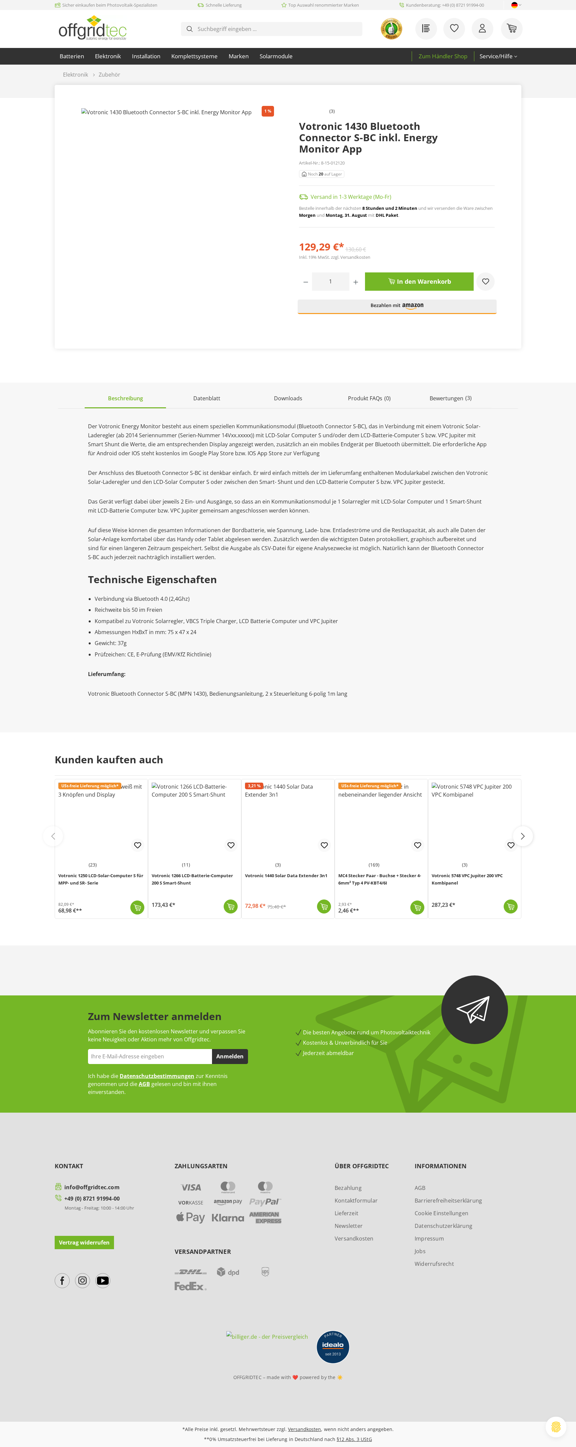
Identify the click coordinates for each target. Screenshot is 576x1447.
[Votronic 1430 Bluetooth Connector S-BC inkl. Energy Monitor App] (179, 213)
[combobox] (277, 29)
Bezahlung (348, 1188)
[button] (397, 309)
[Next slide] (523, 836)
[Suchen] (189, 29)
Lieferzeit (346, 1213)
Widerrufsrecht (434, 1263)
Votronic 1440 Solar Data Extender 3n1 (286, 876)
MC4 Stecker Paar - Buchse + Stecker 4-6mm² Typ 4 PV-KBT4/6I (379, 879)
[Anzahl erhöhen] (356, 281)
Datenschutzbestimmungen (157, 1076)
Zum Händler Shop (443, 56)
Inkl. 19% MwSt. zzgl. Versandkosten (334, 257)
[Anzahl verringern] (306, 281)
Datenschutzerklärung (443, 1226)
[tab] (125, 398)
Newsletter (349, 1226)
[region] (179, 213)
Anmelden (230, 1056)
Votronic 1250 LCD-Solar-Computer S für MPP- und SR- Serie (100, 879)
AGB (144, 1084)
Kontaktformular (356, 1200)
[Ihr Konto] (482, 29)
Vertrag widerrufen (84, 1242)
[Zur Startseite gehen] (92, 27)
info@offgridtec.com (92, 1187)
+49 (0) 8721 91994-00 (92, 1198)
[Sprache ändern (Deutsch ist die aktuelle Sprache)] (514, 5)
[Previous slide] (53, 836)
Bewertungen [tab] (451, 398)
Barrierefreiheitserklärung (448, 1200)
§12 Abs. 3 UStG (354, 1439)
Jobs (420, 1251)
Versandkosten (354, 1238)
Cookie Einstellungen (441, 1213)
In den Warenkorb (423, 281)
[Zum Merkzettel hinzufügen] (485, 281)
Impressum (429, 1238)
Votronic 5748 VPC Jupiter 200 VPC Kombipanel (467, 879)
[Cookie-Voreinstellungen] (556, 1427)
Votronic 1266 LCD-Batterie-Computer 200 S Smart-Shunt (192, 879)
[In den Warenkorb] (137, 907)
